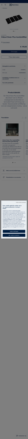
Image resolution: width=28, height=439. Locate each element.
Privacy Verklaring (19, 227)
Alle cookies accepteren (14, 235)
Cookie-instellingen (14, 231)
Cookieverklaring (10, 227)
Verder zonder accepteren (21, 202)
